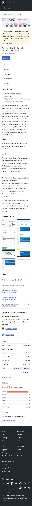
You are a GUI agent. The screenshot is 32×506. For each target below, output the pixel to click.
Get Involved (21, 446)
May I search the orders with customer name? (10, 305)
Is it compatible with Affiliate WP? (13, 285)
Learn (3, 446)
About (4, 431)
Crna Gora (9, 479)
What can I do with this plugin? (12, 280)
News (4, 434)
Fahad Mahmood (9, 53)
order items (26, 372)
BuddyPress (6, 471)
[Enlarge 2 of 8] (13, 231)
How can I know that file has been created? (9, 298)
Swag (19, 456)
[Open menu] (29, 2)
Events (19, 450)
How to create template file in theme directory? (10, 291)
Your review (5, 407)
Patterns (19, 441)
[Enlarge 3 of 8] (13, 249)
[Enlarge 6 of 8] (28, 236)
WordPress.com (8, 462)
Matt (4, 465)
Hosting (4, 438)
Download (6, 58)
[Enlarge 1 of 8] (13, 221)
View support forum (8, 420)
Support (6, 83)
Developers (5, 453)
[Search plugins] (20, 14)
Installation (7, 74)
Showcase (20, 431)
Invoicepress (10, 335)
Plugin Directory (6, 8)
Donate (20, 453)
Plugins (19, 438)
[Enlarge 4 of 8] (13, 260)
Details (6, 65)
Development (8, 78)
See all (28, 407)
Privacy (4, 441)
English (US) (26, 364)
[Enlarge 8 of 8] (28, 261)
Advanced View (7, 377)
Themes (19, 434)
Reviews (6, 69)
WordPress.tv (7, 456)
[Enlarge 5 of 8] (28, 221)
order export (26, 368)
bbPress (5, 468)
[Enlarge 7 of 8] (28, 250)
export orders (17, 368)
